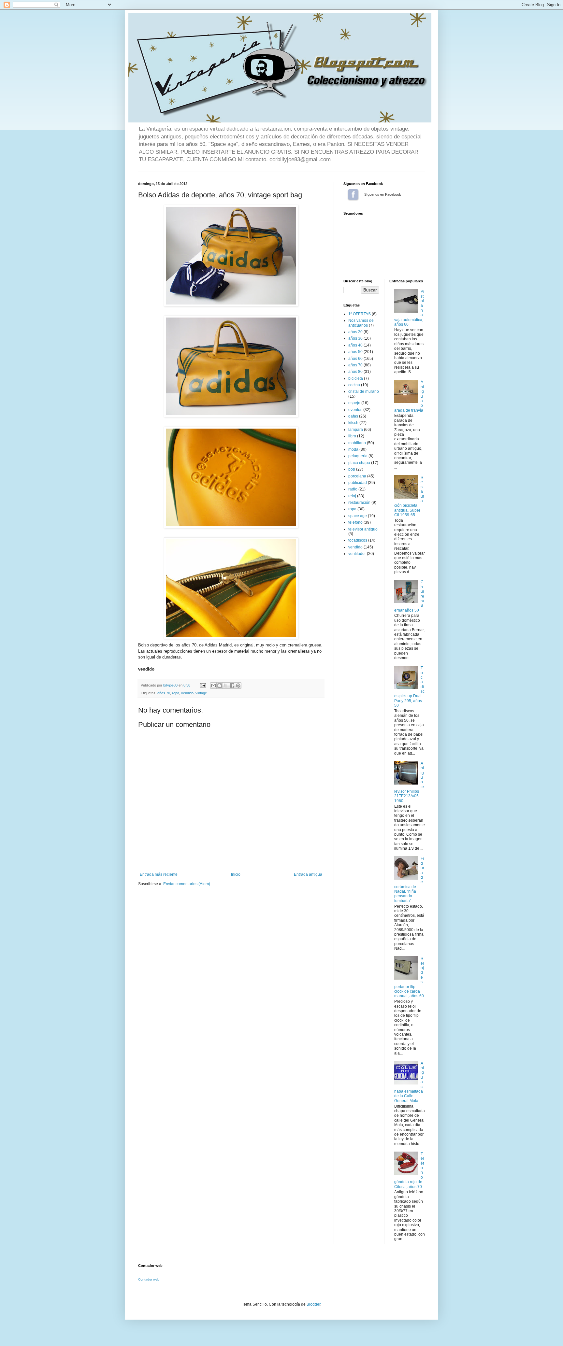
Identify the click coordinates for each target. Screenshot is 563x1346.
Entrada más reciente (159, 874)
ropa (175, 693)
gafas (353, 416)
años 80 (355, 371)
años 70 (163, 693)
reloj (352, 496)
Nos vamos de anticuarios (361, 322)
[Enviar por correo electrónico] (213, 685)
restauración (359, 502)
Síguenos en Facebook (353, 194)
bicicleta (355, 378)
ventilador (357, 553)
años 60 (355, 358)
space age (357, 516)
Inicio (235, 874)
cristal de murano (363, 391)
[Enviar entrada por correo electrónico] (202, 685)
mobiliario (357, 443)
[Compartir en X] (226, 685)
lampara (355, 429)
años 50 (355, 351)
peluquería (358, 456)
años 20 (355, 332)
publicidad (357, 482)
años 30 (355, 338)
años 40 (355, 345)
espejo (354, 403)
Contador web (148, 1279)
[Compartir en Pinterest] (238, 685)
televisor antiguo (363, 529)
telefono (355, 522)
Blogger (313, 1304)
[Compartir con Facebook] (232, 685)
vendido (187, 693)
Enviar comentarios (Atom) (186, 884)
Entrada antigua (308, 874)
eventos (355, 409)
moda (353, 449)
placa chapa (359, 462)
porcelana (357, 476)
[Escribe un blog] (219, 685)
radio (352, 489)
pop (351, 469)
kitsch (353, 422)
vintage (201, 693)
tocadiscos (357, 540)
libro (352, 436)
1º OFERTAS (359, 314)
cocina (354, 385)
